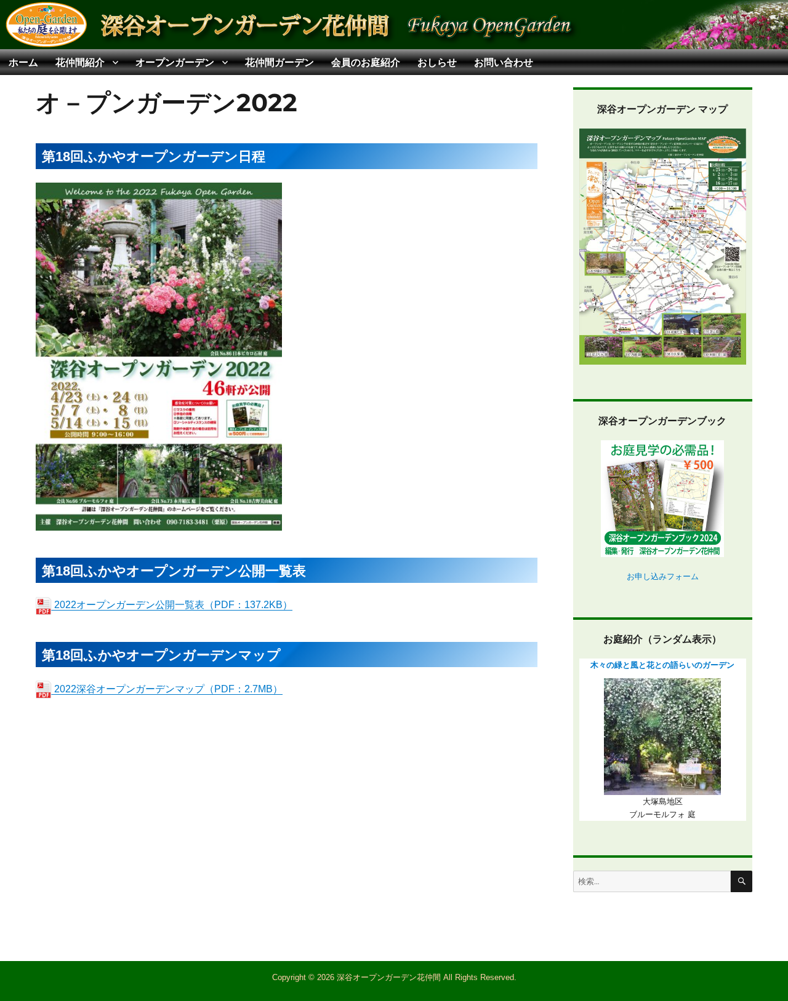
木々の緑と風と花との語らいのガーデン (662, 665)
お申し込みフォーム (663, 576)
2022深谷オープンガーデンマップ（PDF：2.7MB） (167, 689)
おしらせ (437, 62)
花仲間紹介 (80, 62)
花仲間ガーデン (279, 62)
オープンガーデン (174, 62)
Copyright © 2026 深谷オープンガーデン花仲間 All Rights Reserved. (394, 977)
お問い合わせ (503, 62)
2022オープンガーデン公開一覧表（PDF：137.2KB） (172, 604)
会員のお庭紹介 (365, 62)
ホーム (23, 62)
